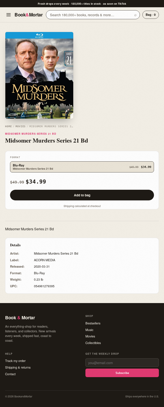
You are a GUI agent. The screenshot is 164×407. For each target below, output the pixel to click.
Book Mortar (28, 14)
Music (89, 329)
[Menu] (8, 15)
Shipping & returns (18, 367)
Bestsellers (92, 323)
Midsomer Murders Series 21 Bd (30, 133)
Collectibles (93, 342)
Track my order (15, 360)
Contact (10, 374)
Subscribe (122, 373)
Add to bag (82, 195)
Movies (21, 126)
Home (8, 126)
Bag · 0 (151, 14)
